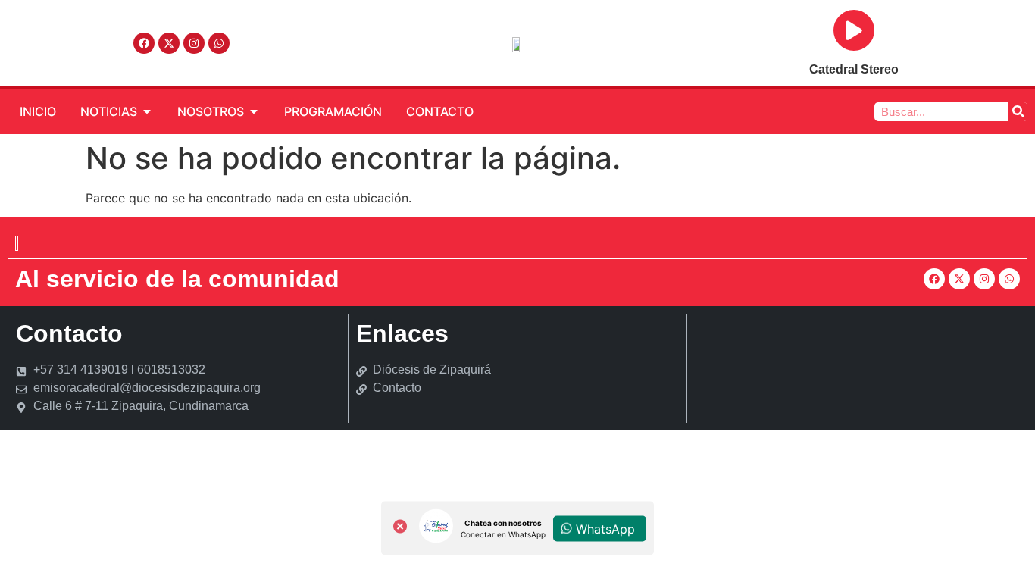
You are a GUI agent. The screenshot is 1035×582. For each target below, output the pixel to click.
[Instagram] (194, 43)
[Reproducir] (854, 30)
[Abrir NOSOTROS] (254, 111)
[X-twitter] (169, 43)
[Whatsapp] (219, 43)
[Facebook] (144, 43)
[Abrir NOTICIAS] (147, 111)
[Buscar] (1017, 111)
